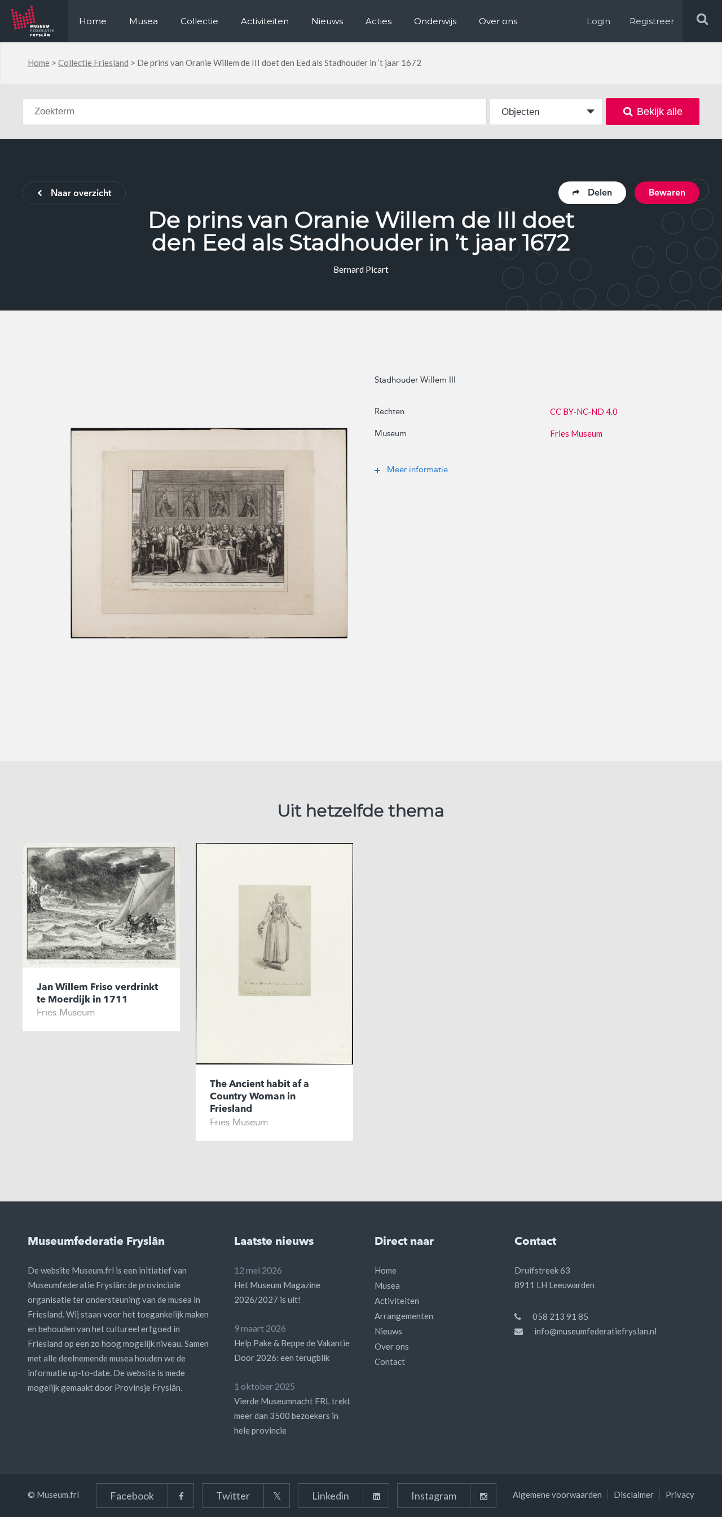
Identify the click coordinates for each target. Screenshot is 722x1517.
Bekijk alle (660, 111)
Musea (143, 21)
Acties (378, 21)
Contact (390, 1361)
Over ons (498, 21)
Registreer (651, 21)
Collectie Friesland (93, 62)
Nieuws (327, 21)
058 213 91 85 (560, 1316)
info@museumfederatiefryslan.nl (595, 1331)
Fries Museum (576, 433)
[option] (209, 533)
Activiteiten (265, 21)
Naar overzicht (81, 193)
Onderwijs (435, 21)
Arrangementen (404, 1316)
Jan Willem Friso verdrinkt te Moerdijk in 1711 (97, 994)
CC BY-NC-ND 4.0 (584, 411)
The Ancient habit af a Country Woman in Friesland (259, 1097)
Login (598, 21)
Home (93, 21)
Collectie (199, 21)
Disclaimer (634, 1494)
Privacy (680, 1494)
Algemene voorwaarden (557, 1494)
